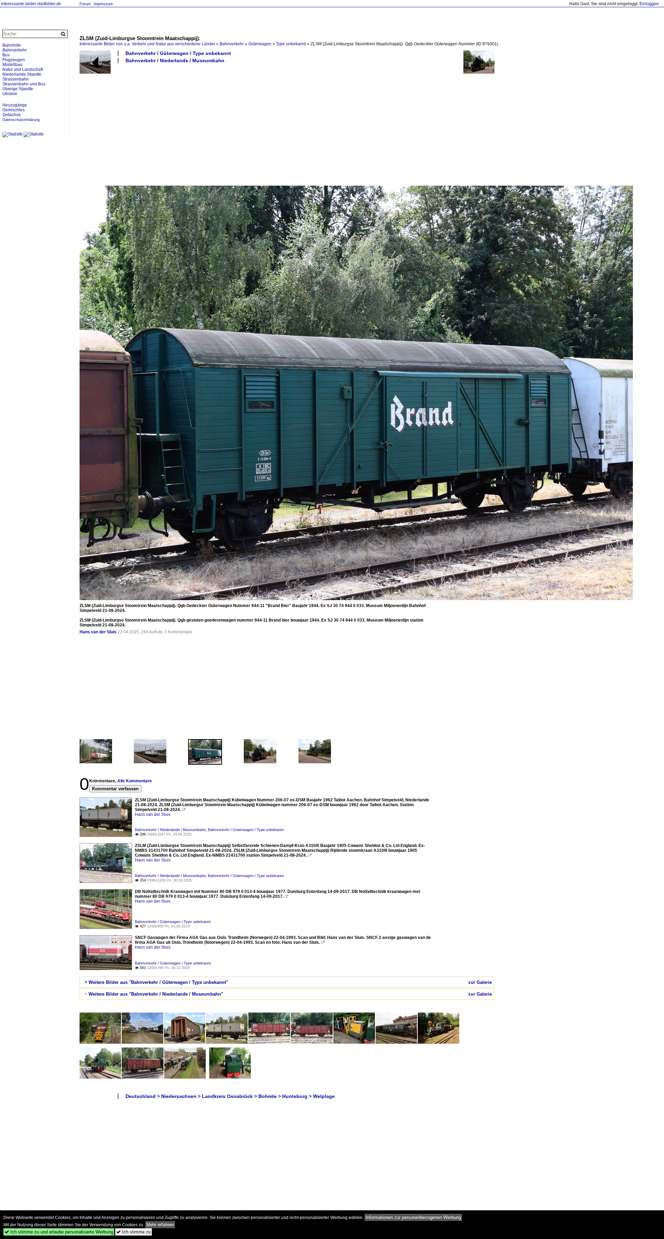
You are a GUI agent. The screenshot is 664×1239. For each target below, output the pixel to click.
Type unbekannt (291, 43)
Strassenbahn (15, 79)
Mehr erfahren (160, 1224)
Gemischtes (13, 110)
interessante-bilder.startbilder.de (31, 3)
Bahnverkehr (232, 43)
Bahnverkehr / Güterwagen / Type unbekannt (178, 53)
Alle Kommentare (134, 781)
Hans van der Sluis (98, 632)
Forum (85, 4)
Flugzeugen (13, 59)
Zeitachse (11, 114)
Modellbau (12, 64)
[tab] (287, 982)
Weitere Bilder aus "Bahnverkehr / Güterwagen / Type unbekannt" (158, 982)
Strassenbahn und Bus (23, 84)
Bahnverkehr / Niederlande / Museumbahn (175, 60)
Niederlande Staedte (22, 74)
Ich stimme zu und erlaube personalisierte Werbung (58, 1232)
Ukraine (9, 93)
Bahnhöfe (11, 45)
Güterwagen (259, 43)
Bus (6, 55)
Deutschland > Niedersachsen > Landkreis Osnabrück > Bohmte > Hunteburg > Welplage (230, 1096)
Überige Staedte (17, 88)
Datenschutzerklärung (21, 120)
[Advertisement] (287, 124)
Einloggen (649, 3)
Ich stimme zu (133, 1232)
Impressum (103, 4)
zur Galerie (480, 982)
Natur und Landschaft (22, 69)
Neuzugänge (14, 105)
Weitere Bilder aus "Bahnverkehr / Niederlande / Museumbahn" (156, 994)
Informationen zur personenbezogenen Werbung (413, 1217)
